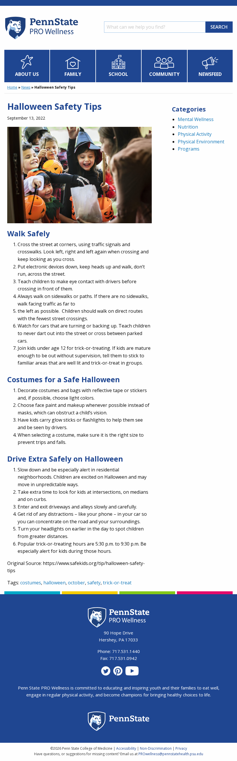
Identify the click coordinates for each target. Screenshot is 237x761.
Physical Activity (195, 134)
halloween (54, 582)
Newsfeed (210, 74)
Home (12, 87)
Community (164, 74)
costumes (30, 582)
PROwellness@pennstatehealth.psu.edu (170, 753)
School (118, 74)
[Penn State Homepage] (118, 722)
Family (72, 74)
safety (94, 582)
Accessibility (126, 748)
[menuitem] (27, 66)
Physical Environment (201, 141)
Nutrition (188, 127)
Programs (188, 149)
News (25, 87)
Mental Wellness (196, 119)
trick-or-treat (117, 582)
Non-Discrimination (156, 748)
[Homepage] (41, 39)
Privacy (181, 748)
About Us (27, 74)
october (76, 582)
